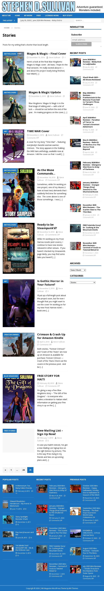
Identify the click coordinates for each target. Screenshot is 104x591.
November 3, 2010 (47, 288)
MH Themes (73, 588)
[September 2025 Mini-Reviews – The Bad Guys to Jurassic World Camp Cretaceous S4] (75, 511)
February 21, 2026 (91, 195)
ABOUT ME (6, 15)
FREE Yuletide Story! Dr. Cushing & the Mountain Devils (92, 227)
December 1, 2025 (91, 253)
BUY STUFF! (67, 15)
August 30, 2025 (90, 576)
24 (23, 470)
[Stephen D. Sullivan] (52, 11)
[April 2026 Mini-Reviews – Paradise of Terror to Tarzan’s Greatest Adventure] (75, 120)
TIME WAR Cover (38, 131)
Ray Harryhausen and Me (25, 533)
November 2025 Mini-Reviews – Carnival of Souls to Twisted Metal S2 (92, 246)
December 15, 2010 (37, 57)
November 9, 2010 (47, 232)
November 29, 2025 (92, 498)
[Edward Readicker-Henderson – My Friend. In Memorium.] (5, 504)
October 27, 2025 (91, 538)
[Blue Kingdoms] (19, 398)
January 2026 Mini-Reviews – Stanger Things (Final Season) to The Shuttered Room (91, 187)
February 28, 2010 (47, 383)
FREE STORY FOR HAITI (48, 377)
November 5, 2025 (91, 520)
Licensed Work (52, 15)
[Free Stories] (19, 441)
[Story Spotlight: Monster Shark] (8, 520)
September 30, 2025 (92, 556)
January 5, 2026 (90, 215)
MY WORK (28, 15)
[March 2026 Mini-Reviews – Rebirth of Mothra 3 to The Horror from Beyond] (75, 143)
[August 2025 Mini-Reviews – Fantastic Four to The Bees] (75, 551)
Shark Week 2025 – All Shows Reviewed (91, 78)
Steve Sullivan (54, 57)
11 (16, 493)
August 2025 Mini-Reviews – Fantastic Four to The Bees (91, 550)
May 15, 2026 (89, 130)
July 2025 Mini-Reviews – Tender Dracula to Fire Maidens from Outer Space (92, 569)
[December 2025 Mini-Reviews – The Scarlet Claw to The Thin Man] (75, 208)
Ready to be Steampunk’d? (47, 226)
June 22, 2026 (89, 107)
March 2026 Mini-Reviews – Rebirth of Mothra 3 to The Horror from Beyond (91, 144)
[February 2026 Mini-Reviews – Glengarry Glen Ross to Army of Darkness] (75, 165)
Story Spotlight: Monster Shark (22, 517)
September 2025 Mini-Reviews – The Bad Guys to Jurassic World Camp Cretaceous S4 (92, 513)
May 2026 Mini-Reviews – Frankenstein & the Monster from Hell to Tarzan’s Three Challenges (91, 98)
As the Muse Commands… (46, 171)
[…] (37, 73)
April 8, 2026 (89, 152)
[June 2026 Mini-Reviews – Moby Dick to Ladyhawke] (75, 62)
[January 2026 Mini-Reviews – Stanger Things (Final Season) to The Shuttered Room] (75, 185)
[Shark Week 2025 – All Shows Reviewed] (75, 80)
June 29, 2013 (22, 538)
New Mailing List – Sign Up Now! (50, 432)
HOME (17, 15)
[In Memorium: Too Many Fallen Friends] (8, 489)
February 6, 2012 (24, 491)
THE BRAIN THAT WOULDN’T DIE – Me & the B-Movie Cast (24, 547)
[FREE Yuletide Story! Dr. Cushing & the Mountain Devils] (75, 228)
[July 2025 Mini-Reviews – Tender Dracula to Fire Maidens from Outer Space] (75, 569)
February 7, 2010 (46, 438)
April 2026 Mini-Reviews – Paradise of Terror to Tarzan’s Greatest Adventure (91, 122)
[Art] (13, 146)
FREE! (38, 15)
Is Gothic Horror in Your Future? (50, 282)
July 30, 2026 (89, 67)
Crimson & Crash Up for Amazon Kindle (51, 336)
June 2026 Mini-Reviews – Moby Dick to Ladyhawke (92, 61)
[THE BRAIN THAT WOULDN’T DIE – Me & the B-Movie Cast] (8, 547)
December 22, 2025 (92, 233)
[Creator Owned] (19, 345)
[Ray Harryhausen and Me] (8, 534)
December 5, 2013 (24, 553)
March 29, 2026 (90, 172)
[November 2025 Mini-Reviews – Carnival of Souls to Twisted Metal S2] (75, 246)
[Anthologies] (13, 68)
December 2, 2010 (36, 135)
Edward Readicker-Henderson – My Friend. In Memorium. (20, 503)
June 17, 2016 (17, 509)
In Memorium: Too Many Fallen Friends (24, 486)
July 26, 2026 (89, 83)
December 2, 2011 (24, 522)
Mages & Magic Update (45, 92)
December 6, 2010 (38, 96)
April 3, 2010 (44, 342)
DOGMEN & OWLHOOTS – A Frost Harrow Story (91, 532)
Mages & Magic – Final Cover (46, 53)
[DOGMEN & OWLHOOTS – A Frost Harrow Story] (75, 533)
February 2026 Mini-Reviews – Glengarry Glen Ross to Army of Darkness (92, 166)
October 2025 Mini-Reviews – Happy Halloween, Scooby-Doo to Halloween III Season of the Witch (91, 490)
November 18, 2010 (47, 177)
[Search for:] (87, 20)
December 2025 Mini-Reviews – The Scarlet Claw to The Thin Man (91, 208)
